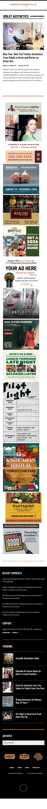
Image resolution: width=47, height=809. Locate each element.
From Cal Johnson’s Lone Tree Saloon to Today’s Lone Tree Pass (30, 687)
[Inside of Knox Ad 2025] (21, 380)
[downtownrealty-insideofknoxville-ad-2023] (23, 162)
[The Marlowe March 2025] (21, 225)
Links (20, 767)
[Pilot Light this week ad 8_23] (21, 442)
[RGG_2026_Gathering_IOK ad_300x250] (21, 553)
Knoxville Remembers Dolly (27, 658)
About (12, 767)
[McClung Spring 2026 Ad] (21, 194)
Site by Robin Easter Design (35, 773)
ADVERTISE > (6, 632)
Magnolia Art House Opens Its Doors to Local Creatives (28, 672)
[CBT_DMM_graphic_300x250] (21, 349)
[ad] (21, 287)
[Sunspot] (23, 522)
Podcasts (36, 767)
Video (27, 767)
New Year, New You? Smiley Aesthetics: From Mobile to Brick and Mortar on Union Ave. (23, 57)
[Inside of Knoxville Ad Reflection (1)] (21, 318)
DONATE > (15, 632)
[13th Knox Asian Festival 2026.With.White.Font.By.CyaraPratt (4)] (21, 491)
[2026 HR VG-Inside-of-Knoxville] (21, 256)
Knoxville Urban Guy (9, 65)
